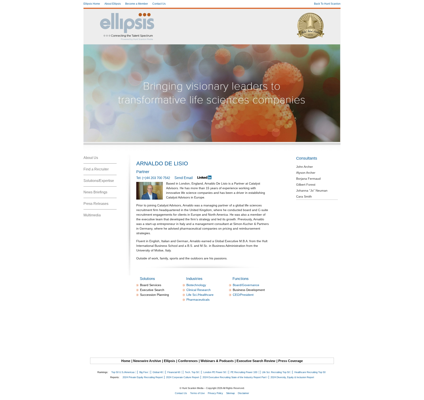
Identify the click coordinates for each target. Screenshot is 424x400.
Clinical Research (198, 290)
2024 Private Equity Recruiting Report (143, 377)
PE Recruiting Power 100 (244, 372)
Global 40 (158, 372)
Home (125, 361)
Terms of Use (197, 393)
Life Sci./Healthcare (200, 294)
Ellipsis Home (91, 3)
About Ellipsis (112, 3)
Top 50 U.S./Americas (123, 372)
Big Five (143, 372)
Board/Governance (246, 285)
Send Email (183, 178)
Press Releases (95, 204)
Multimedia (92, 215)
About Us (90, 158)
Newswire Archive (147, 361)
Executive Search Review (256, 361)
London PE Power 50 (214, 372)
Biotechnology (196, 285)
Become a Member (136, 3)
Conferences (188, 361)
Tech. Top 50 (192, 372)
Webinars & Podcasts (217, 361)
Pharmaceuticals (198, 299)
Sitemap (230, 393)
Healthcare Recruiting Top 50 (310, 372)
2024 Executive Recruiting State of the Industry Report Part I (235, 377)
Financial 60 (173, 372)
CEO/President (243, 294)
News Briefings (95, 192)
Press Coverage (290, 361)
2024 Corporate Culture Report (182, 377)
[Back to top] (417, 393)
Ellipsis (169, 361)
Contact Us (159, 3)
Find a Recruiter (96, 169)
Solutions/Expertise (98, 181)
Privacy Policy (215, 393)
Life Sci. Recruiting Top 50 (276, 372)
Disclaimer (243, 393)
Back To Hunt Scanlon (327, 3)
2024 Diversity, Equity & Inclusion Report (292, 377)
